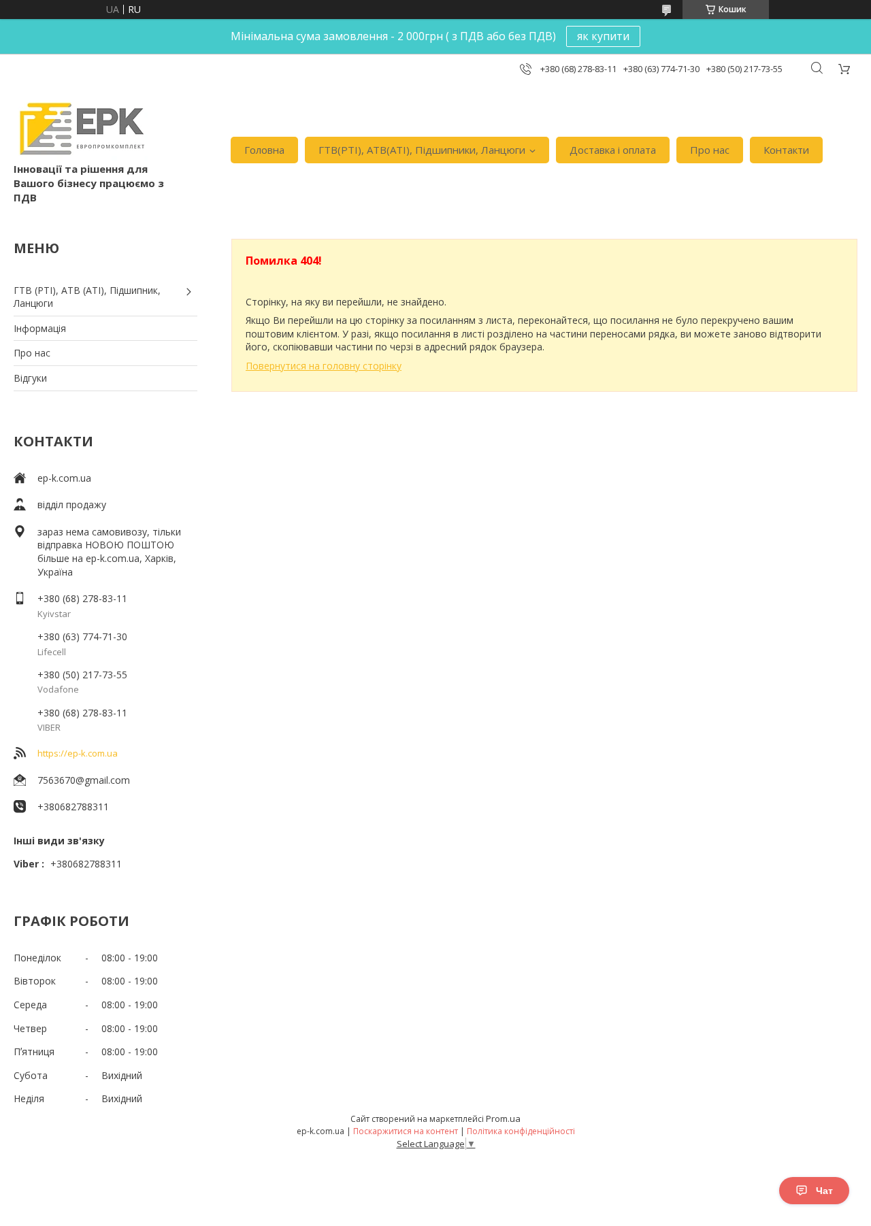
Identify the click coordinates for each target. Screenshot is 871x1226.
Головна (264, 149)
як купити (603, 36)
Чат (824, 1190)
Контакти (786, 149)
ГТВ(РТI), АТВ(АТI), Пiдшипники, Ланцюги (421, 149)
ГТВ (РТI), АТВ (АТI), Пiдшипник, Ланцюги (87, 297)
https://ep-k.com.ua (77, 753)
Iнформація (40, 328)
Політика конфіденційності (521, 1131)
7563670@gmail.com (83, 780)
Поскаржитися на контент (405, 1131)
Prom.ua (503, 1118)
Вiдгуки (30, 377)
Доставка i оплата (613, 149)
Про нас (709, 149)
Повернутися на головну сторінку (323, 365)
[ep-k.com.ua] (81, 129)
